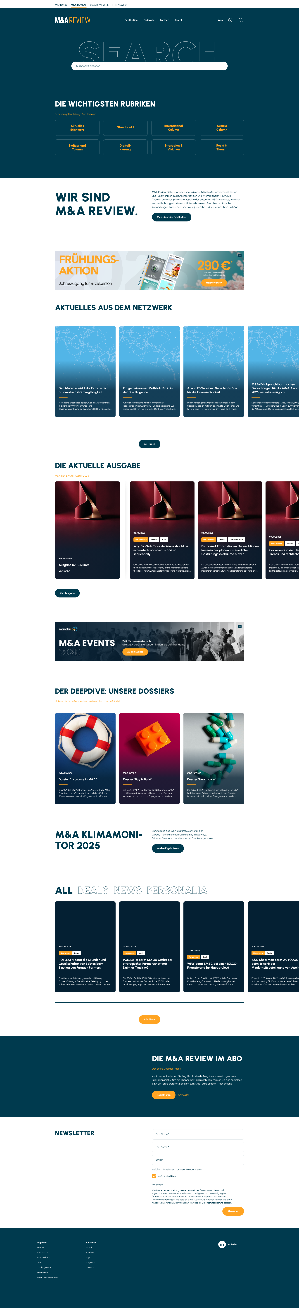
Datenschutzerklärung (212, 1202)
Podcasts (149, 20)
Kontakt (179, 20)
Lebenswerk (119, 4)
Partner (164, 20)
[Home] (72, 20)
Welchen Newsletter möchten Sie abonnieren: (177, 1169)
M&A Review (78, 4)
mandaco (61, 4)
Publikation (131, 20)
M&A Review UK (99, 4)
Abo (220, 20)
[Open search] (241, 20)
